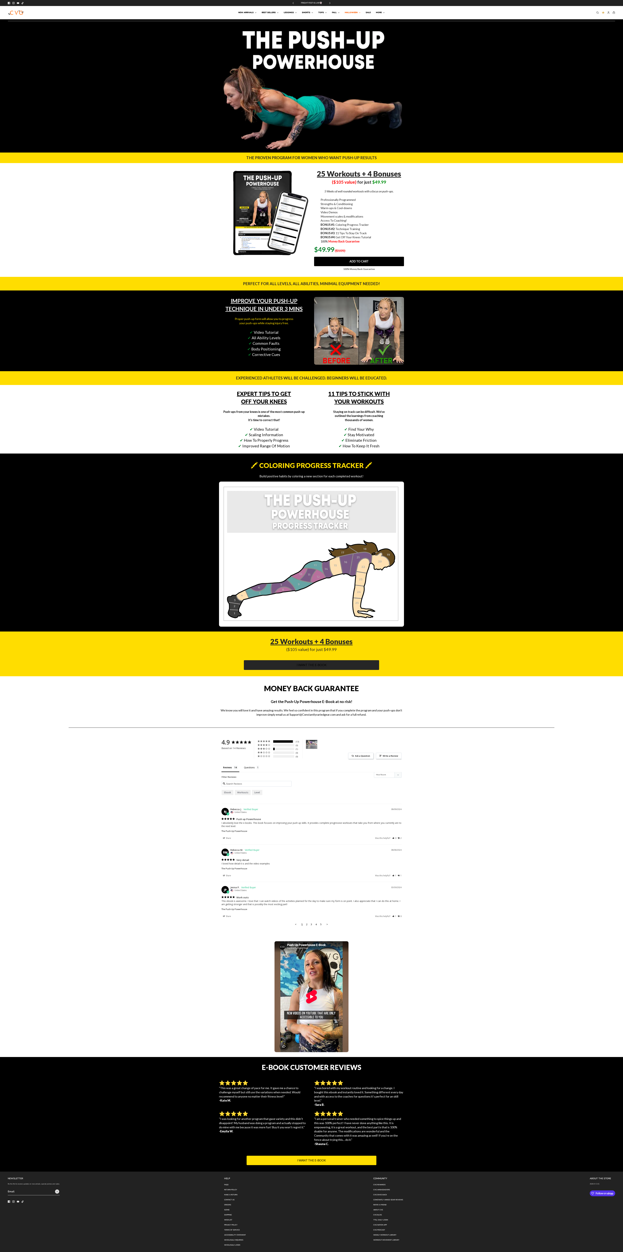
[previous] (293, 3)
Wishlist (228, 1220)
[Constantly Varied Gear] (16, 13)
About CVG (378, 1210)
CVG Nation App (380, 1225)
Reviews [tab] (227, 767)
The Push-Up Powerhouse (234, 831)
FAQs (226, 1185)
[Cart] (613, 12)
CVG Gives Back (380, 1195)
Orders (227, 1205)
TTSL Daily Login (380, 1220)
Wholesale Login (232, 1245)
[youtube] (18, 3)
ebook (227, 792)
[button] (394, 838)
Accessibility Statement (235, 1235)
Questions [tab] (249, 767)
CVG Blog (377, 1215)
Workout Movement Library (386, 1240)
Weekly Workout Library (384, 1235)
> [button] (327, 924)
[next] (330, 3)
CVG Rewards (379, 1185)
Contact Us (229, 1200)
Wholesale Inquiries (233, 1240)
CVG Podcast (379, 1230)
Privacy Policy (230, 1225)
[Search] (597, 12)
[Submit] (57, 1191)
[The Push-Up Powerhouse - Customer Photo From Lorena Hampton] (311, 744)
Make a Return (230, 1195)
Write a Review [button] (390, 755)
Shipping (228, 1215)
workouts (242, 792)
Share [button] (228, 838)
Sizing (226, 1210)
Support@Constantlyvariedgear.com (312, 714)
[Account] (608, 12)
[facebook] (9, 3)
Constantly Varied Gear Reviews (388, 1200)
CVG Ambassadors (381, 1190)
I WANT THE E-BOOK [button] (311, 665)
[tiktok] (22, 3)
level (257, 792)
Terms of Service (232, 1230)
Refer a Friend (380, 1205)
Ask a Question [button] (362, 755)
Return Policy (230, 1190)
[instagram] (13, 3)
